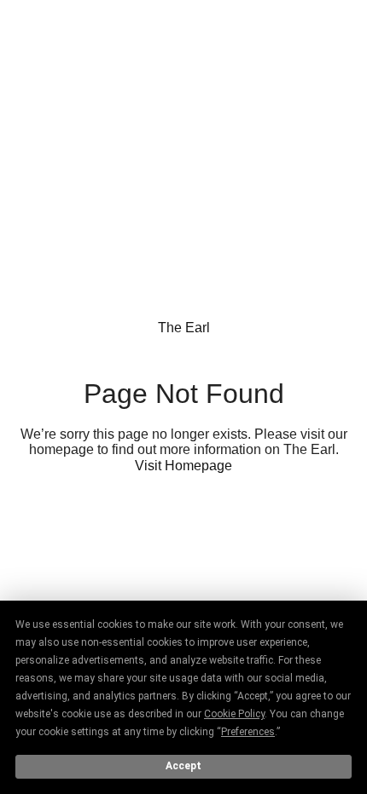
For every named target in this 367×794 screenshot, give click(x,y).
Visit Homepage (183, 465)
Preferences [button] (248, 732)
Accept (183, 766)
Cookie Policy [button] (234, 714)
